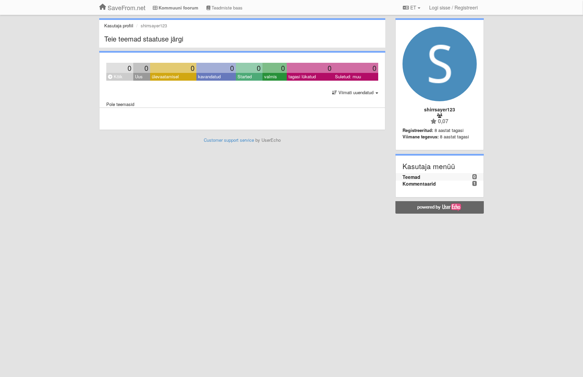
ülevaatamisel (165, 76)
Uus (139, 76)
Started (245, 76)
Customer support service (229, 140)
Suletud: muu (348, 76)
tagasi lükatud (302, 76)
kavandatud (209, 76)
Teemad (411, 176)
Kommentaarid (419, 183)
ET (413, 7)
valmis (270, 76)
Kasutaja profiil (118, 25)
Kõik (117, 76)
